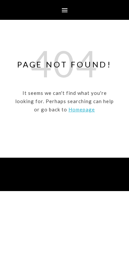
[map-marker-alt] (74, 179)
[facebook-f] (55, 179)
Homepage (81, 109)
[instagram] (65, 179)
